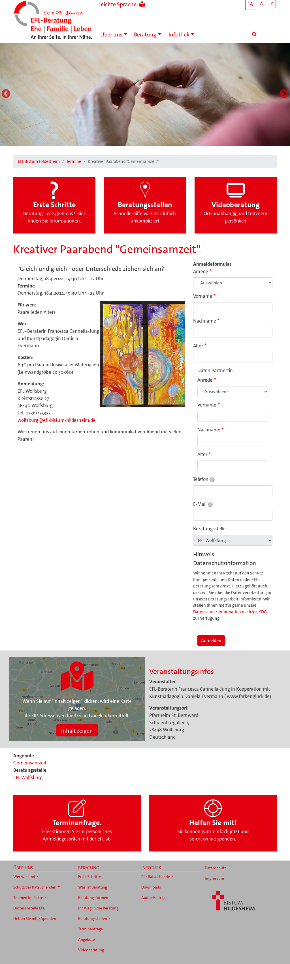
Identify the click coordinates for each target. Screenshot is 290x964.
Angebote (86, 939)
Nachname (204, 321)
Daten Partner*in (215, 370)
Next (284, 94)
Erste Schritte (89, 876)
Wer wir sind (24, 876)
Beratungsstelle (209, 529)
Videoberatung (91, 949)
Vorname (202, 296)
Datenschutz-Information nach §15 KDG (230, 612)
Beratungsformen (93, 897)
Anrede (200, 271)
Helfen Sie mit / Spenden (34, 918)
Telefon (203, 479)
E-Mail (202, 504)
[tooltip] (212, 479)
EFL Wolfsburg (27, 777)
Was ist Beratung (92, 887)
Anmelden (211, 640)
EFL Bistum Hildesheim (39, 161)
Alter (198, 346)
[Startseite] (53, 20)
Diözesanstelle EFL (29, 908)
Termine (73, 161)
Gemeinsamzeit (29, 763)
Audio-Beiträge (154, 897)
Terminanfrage (90, 928)
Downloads (151, 887)
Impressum (214, 878)
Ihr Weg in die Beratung (98, 908)
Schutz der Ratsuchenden (34, 887)
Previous (6, 94)
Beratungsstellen (92, 918)
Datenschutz (215, 867)
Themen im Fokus (28, 897)
